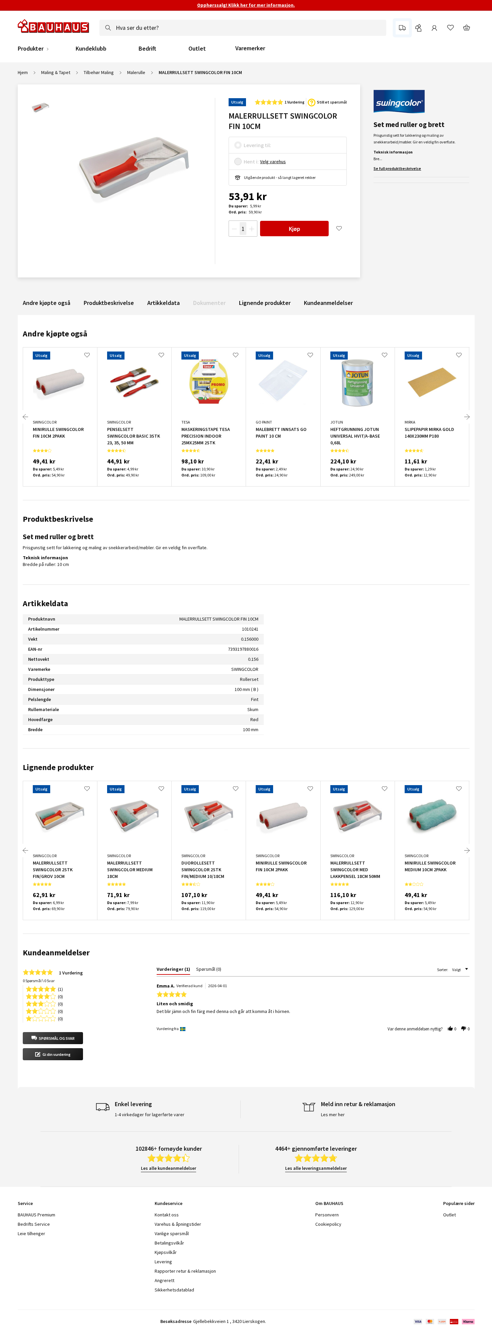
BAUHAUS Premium (36, 1215)
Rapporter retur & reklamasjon (185, 1271)
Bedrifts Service (34, 1224)
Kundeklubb (91, 49)
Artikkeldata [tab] (45, 603)
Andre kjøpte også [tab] (55, 333)
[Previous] (25, 417)
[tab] (173, 970)
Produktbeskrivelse (109, 303)
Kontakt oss (167, 1215)
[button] (53, 1038)
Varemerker (250, 48)
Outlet (197, 49)
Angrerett (164, 1280)
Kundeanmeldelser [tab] (56, 952)
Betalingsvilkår (169, 1243)
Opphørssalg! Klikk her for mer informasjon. (246, 5)
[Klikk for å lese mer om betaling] (444, 1321)
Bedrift (147, 49)
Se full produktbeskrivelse (397, 168)
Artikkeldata (163, 303)
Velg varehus (273, 161)
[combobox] (242, 28)
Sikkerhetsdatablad (174, 1290)
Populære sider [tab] (459, 1203)
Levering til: (257, 145)
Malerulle (136, 72)
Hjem (23, 72)
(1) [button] (60, 988)
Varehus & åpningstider (178, 1224)
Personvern (327, 1215)
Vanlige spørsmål (172, 1233)
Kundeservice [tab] (168, 1203)
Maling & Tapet (55, 72)
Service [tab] (25, 1203)
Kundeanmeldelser (328, 303)
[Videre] (467, 417)
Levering (163, 1262)
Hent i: (251, 161)
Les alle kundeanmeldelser (168, 1168)
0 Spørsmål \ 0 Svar (39, 980)
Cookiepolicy (328, 1224)
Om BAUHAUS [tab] (329, 1203)
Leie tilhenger (31, 1233)
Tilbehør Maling (99, 72)
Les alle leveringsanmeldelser (316, 1168)
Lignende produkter (265, 303)
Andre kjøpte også (46, 303)
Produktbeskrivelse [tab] (58, 519)
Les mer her (333, 1115)
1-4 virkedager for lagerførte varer (149, 1115)
